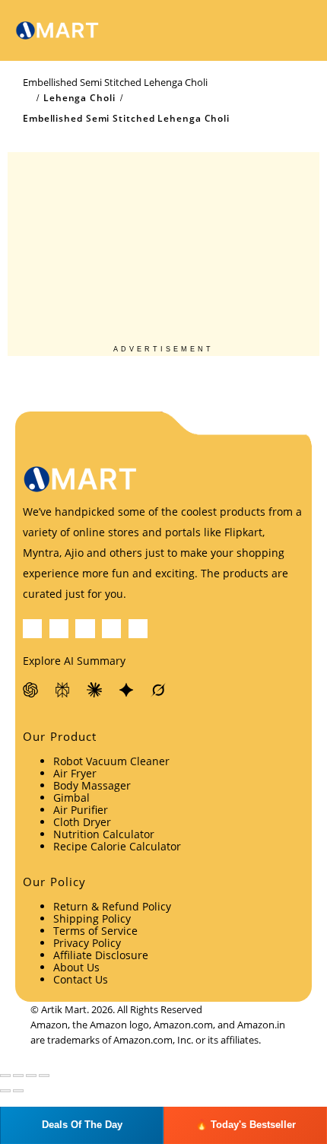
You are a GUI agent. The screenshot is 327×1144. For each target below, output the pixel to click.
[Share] (31, 1075)
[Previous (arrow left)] (5, 1090)
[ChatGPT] (31, 690)
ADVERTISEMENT (163, 349)
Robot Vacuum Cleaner (111, 761)
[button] (261, 30)
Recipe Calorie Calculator (117, 846)
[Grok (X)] (159, 690)
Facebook (32, 628)
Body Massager (92, 785)
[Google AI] (127, 690)
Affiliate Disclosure (100, 955)
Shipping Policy (92, 918)
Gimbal (71, 797)
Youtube (111, 628)
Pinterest (84, 628)
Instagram (138, 628)
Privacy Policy (87, 943)
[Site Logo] (57, 30)
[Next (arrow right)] (18, 1090)
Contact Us (80, 979)
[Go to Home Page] (27, 98)
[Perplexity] (63, 690)
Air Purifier (80, 809)
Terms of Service (95, 930)
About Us (76, 967)
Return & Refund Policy (112, 906)
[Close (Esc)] (44, 1075)
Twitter (58, 628)
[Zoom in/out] (5, 1075)
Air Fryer (75, 773)
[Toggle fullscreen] (18, 1075)
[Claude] (95, 690)
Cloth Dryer (82, 822)
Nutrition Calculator (103, 834)
